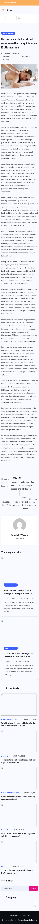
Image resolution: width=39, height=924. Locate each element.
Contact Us (14, 915)
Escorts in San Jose (9, 204)
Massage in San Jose (14, 100)
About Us (26, 915)
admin (8, 661)
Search (33, 888)
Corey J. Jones (11, 598)
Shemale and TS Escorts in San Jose (15, 335)
